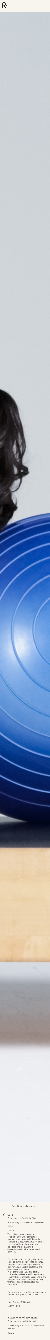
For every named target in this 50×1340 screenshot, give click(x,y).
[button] (45, 4)
